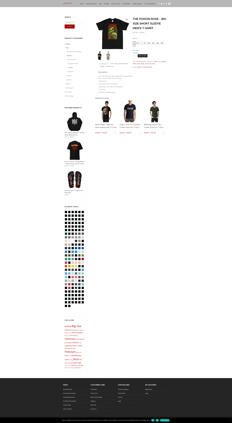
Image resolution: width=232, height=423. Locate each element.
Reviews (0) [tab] (110, 66)
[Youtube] (166, 4)
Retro (80, 352)
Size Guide (136, 50)
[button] (127, 19)
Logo (66, 345)
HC (66, 343)
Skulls (142, 64)
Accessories (126, 4)
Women (106, 4)
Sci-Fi (69, 355)
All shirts (69, 55)
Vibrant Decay (72, 367)
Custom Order (67, 405)
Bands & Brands (91, 4)
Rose (138, 64)
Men (100, 4)
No (157, 420)
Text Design (79, 365)
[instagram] (161, 4)
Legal (119, 401)
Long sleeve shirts (73, 63)
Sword (66, 365)
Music (75, 345)
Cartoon (68, 330)
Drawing (79, 333)
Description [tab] (104, 63)
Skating (71, 359)
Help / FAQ (93, 405)
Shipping (93, 401)
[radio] (134, 43)
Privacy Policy (121, 393)
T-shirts (155, 61)
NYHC (80, 345)
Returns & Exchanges (96, 397)
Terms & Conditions (123, 389)
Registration (148, 389)
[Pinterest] (164, 4)
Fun (71, 335)
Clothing (67, 44)
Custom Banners (149, 4)
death (66, 333)
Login (146, 393)
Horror (135, 64)
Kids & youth (115, 4)
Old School (68, 348)
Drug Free (67, 335)
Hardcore (70, 338)
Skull (75, 359)
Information (94, 389)
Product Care (94, 393)
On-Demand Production (69, 401)
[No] (230, 420)
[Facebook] (159, 4)
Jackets (69, 80)
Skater (67, 359)
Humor (75, 342)
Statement (67, 363)
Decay (69, 333)
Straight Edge (76, 363)
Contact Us (93, 409)
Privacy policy (165, 420)
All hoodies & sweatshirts (74, 51)
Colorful (74, 330)
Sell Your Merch (67, 409)
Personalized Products (69, 393)
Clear (134, 46)
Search (169, 4)
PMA (74, 348)
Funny (75, 335)
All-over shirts (71, 59)
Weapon (78, 367)
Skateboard (76, 355)
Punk (77, 352)
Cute (78, 330)
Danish (81, 330)
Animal (68, 326)
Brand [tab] (102, 66)
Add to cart (142, 55)
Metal (71, 346)
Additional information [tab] (119, 63)
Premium (70, 351)
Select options (115, 133)
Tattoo (72, 365)
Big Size (164, 61)
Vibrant (66, 367)
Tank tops (70, 71)
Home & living (137, 4)
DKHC (74, 333)
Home (82, 4)
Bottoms (69, 76)
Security (120, 397)
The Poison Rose (150, 64)
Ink (80, 343)
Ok (153, 420)
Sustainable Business (69, 397)
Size (134, 38)
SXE (69, 365)
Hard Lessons (79, 339)
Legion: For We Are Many (144, 67)
